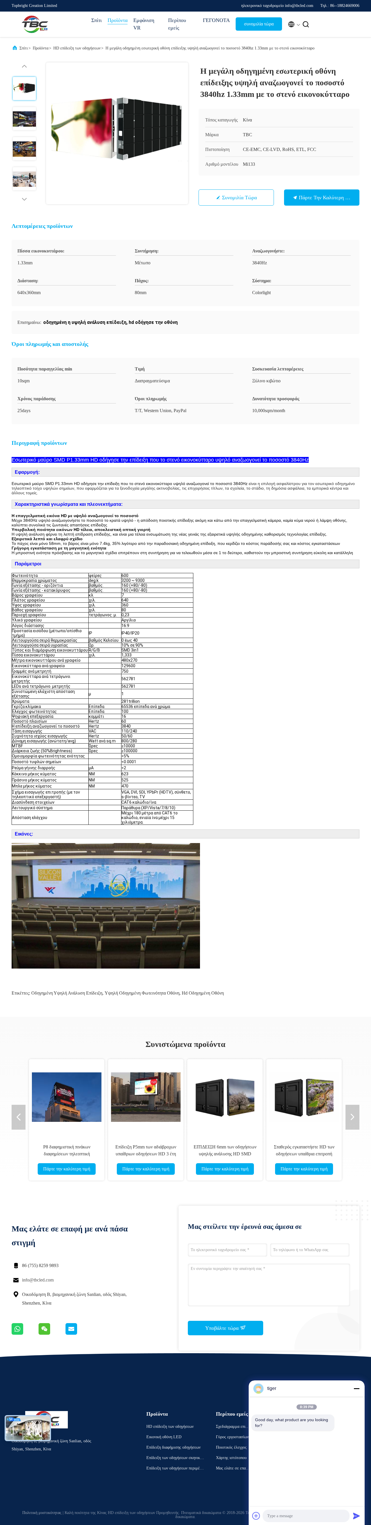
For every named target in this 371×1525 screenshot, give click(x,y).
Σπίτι (96, 20)
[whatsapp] (25, 1333)
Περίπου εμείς (177, 24)
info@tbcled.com (38, 1279)
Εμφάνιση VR (143, 24)
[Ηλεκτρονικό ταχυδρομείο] (79, 1333)
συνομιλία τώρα (259, 23)
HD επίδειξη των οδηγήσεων (77, 48)
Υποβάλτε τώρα (222, 1328)
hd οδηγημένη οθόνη (203, 993)
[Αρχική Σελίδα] (35, 24)
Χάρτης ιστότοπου (231, 1458)
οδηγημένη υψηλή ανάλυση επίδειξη (66, 993)
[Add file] (256, 1515)
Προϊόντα (118, 20)
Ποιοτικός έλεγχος (231, 1447)
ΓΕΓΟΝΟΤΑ (216, 20)
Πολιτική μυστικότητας (41, 1513)
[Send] (356, 1515)
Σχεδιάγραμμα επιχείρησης (233, 1427)
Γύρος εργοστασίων (232, 1437)
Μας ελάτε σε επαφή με (233, 1469)
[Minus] (356, 1388)
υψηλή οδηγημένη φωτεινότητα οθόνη (142, 993)
